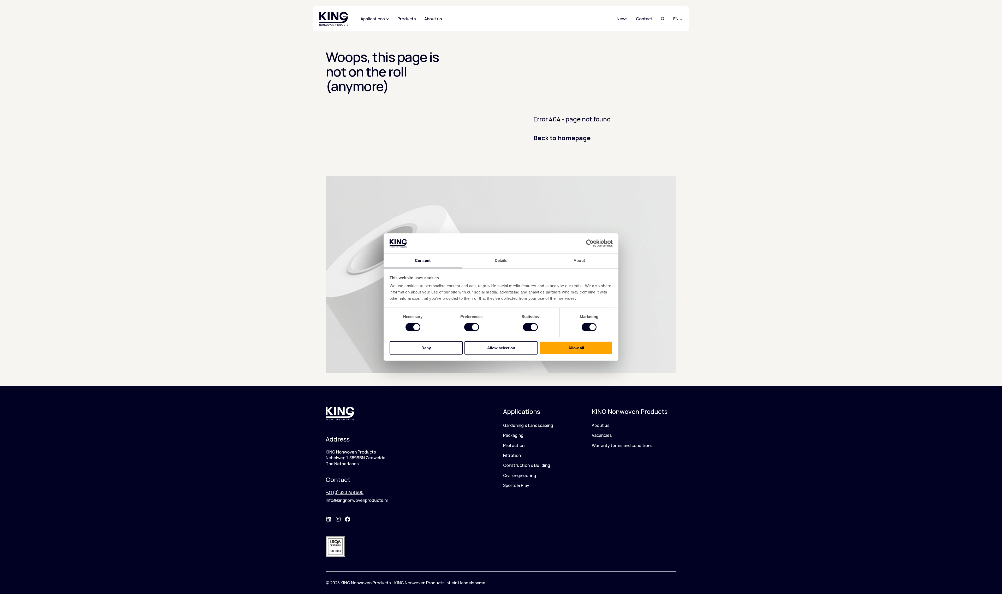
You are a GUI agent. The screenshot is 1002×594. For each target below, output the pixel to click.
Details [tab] (501, 260)
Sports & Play (516, 485)
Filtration (512, 455)
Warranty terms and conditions (622, 445)
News (622, 19)
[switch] (471, 327)
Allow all (576, 348)
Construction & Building (526, 465)
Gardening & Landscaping (528, 425)
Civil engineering (519, 475)
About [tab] (579, 260)
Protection (513, 445)
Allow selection (501, 348)
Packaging (513, 435)
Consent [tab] (423, 260)
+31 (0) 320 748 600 (344, 492)
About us (601, 425)
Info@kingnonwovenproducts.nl (357, 500)
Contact (644, 19)
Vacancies (602, 435)
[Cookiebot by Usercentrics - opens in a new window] (590, 243)
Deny (426, 348)
